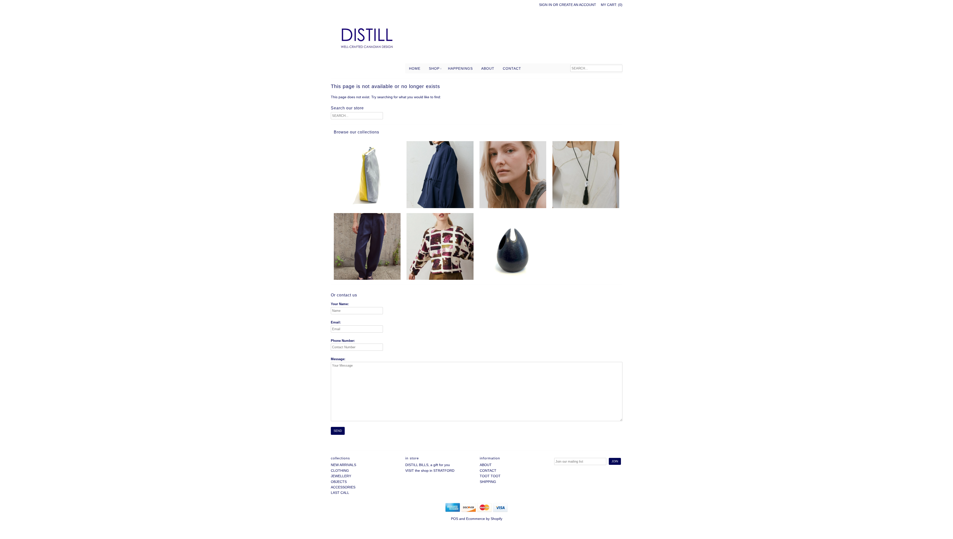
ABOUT (487, 68)
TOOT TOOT (490, 476)
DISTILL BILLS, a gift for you (427, 465)
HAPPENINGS (460, 68)
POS (454, 519)
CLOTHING (340, 471)
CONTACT (512, 68)
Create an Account (577, 5)
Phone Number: (343, 341)
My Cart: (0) (611, 5)
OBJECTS (339, 482)
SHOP (434, 68)
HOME (414, 68)
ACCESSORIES (343, 487)
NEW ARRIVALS (343, 465)
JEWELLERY (341, 476)
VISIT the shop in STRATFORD (429, 471)
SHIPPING (488, 482)
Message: (338, 359)
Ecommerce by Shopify (484, 519)
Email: (336, 322)
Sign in (545, 5)
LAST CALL (340, 493)
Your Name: (340, 304)
